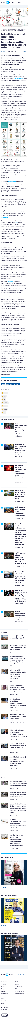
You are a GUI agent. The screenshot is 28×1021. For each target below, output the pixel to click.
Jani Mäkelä (16, 384)
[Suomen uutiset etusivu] (7, 2)
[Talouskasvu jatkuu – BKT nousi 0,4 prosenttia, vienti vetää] (4, 638)
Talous (3, 986)
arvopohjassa (12, 181)
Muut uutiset (4, 993)
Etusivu (17, 984)
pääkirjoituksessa (18, 78)
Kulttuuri (3, 996)
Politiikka (3, 51)
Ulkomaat (3, 991)
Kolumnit (3, 1001)
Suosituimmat (18, 986)
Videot (2, 998)
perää (16, 222)
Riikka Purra (9, 384)
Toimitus (17, 989)
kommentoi (4, 217)
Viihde (2, 1003)
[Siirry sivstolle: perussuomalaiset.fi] (7, 1015)
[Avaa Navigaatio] (26, 2)
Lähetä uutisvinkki (19, 991)
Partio (3, 384)
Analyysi (3, 989)
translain (10, 282)
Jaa (24, 51)
